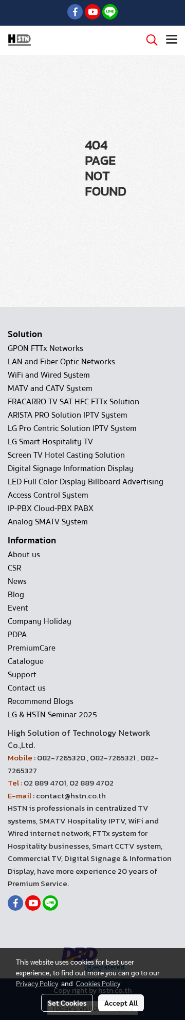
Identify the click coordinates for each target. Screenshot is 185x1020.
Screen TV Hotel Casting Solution (66, 455)
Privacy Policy (37, 983)
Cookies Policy (98, 983)
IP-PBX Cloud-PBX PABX (51, 508)
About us (24, 554)
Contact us (27, 688)
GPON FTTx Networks (45, 348)
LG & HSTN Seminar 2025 (52, 714)
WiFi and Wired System (49, 375)
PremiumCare (31, 648)
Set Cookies (67, 1002)
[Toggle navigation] (171, 40)
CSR (14, 568)
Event (18, 608)
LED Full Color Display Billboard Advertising (85, 481)
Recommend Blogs (40, 701)
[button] (148, 40)
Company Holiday (39, 621)
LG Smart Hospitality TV (50, 441)
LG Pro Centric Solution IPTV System (72, 428)
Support (22, 674)
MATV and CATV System (50, 388)
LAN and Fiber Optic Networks (61, 361)
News (17, 581)
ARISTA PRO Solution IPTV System (67, 415)
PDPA (17, 634)
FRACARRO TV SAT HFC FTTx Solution (73, 401)
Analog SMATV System (48, 521)
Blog (16, 594)
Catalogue (26, 661)
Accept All (121, 1002)
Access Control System (48, 495)
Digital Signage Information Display (71, 468)
